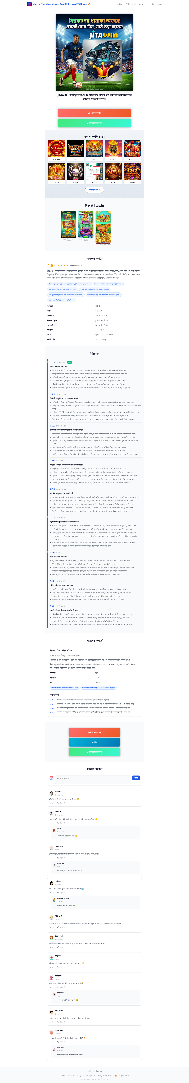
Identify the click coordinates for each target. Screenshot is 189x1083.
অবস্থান (151, 4)
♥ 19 (51, 893)
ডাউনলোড (142, 4)
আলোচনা (159, 4)
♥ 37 (51, 803)
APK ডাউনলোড (94, 112)
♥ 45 (51, 858)
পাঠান (136, 778)
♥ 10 (51, 987)
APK (128, 4)
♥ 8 (51, 967)
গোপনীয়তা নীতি (97, 1071)
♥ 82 (51, 947)
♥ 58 (51, 823)
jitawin (50, 271)
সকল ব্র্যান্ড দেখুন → (94, 190)
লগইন (134, 4)
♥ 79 (51, 1042)
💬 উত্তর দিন (61, 803)
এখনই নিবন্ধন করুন (94, 123)
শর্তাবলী (89, 1071)
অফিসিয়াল (119, 4)
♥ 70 (51, 927)
